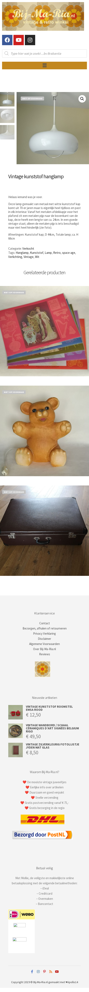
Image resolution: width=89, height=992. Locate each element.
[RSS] (50, 971)
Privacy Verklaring (44, 633)
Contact (44, 623)
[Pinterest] (44, 971)
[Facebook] (7, 40)
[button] (44, 65)
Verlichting (15, 257)
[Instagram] (30, 40)
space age (68, 253)
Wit (37, 257)
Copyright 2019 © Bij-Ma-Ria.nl (29, 982)
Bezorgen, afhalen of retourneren (45, 628)
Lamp (48, 253)
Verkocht (28, 248)
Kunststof (36, 253)
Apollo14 (72, 982)
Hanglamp (22, 253)
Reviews (44, 654)
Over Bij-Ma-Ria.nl (44, 649)
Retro (57, 253)
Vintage (29, 257)
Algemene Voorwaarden (44, 644)
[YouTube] (57, 971)
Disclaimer (44, 639)
